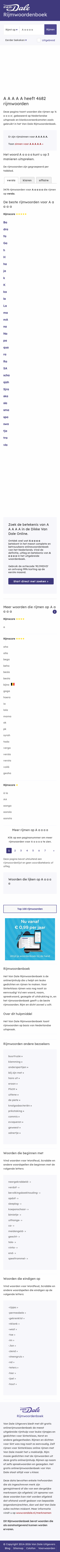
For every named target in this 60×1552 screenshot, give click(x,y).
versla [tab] (11, 180)
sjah (6, 382)
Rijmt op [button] (11, 29)
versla (7, 754)
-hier (11, 1373)
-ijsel (11, 1378)
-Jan (11, 1345)
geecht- (13, 1236)
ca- (10, 1225)
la (4, 298)
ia (4, 703)
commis (13, 1116)
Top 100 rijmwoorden (30, 908)
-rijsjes (12, 1307)
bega (6, 659)
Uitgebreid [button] (48, 40)
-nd (10, 1362)
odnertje (13, 1132)
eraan (12, 1083)
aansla (7, 812)
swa (6, 424)
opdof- (12, 1198)
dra (5, 229)
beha (6, 665)
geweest (13, 1127)
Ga (5, 243)
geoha (7, 773)
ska (5, 396)
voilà (6, 766)
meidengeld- (16, 1231)
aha (5, 646)
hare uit (13, 1078)
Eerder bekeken (15, 40)
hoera (6, 697)
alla (5, 653)
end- (11, 1253)
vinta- (12, 1247)
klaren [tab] (27, 180)
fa (4, 236)
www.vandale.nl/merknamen (33, 1512)
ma (5, 312)
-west (11, 1329)
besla (6, 672)
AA (5, 799)
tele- (11, 1242)
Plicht (11, 1089)
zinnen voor (28, 143)
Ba (5, 222)
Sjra (6, 389)
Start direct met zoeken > (31, 581)
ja (4, 271)
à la (5, 793)
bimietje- (13, 1214)
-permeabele (16, 1312)
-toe (10, 1334)
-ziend (12, 1351)
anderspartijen (17, 1067)
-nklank (13, 1323)
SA (5, 368)
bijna (6, 684)
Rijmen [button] (50, 29)
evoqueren (14, 1122)
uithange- (14, 1220)
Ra (5, 361)
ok (4, 722)
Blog (7, 1548)
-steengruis (15, 1356)
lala (5, 710)
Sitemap (18, 1548)
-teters (12, 1367)
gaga (6, 691)
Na (5, 333)
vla (5, 445)
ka (5, 291)
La (5, 305)
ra (4, 354)
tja (5, 431)
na (5, 326)
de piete (13, 1100)
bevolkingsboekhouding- (23, 1192)
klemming (14, 1061)
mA (5, 319)
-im (10, 1340)
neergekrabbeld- (18, 1181)
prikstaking (15, 1111)
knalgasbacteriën (19, 1105)
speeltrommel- (17, 1258)
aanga (7, 805)
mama (7, 716)
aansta (7, 818)
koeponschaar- (17, 1209)
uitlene (12, 1094)
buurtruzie (14, 1056)
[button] (55, 611)
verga (7, 747)
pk (4, 729)
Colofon (31, 1548)
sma (6, 410)
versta (7, 760)
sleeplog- (14, 1203)
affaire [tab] (44, 180)
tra (5, 437)
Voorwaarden (46, 1548)
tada (6, 741)
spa (5, 417)
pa (5, 340)
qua (6, 347)
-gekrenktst (15, 1318)
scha (6, 375)
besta (6, 678)
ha (5, 264)
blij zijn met (15, 1072)
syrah (6, 735)
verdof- (13, 1187)
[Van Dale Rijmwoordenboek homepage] (18, 8)
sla (5, 403)
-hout (11, 1384)
